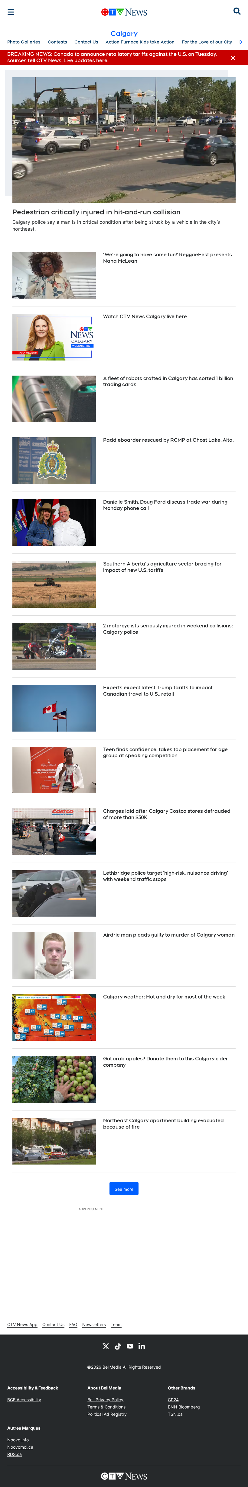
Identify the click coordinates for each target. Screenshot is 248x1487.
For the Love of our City (207, 42)
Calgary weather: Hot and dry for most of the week (164, 997)
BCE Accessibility (24, 1399)
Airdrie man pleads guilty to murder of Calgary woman (169, 935)
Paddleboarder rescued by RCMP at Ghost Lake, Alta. (168, 440)
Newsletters (94, 1324)
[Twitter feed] (105, 1346)
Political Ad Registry (107, 1414)
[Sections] (11, 12)
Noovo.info (18, 1439)
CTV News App (22, 1324)
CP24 (173, 1399)
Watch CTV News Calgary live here (145, 316)
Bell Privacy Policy (105, 1399)
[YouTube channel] (130, 1346)
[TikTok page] (118, 1346)
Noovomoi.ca (20, 1447)
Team (116, 1324)
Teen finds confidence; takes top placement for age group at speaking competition (165, 753)
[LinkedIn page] (142, 1346)
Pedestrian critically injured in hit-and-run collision (96, 212)
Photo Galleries (24, 42)
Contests (57, 42)
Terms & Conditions (106, 1406)
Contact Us (86, 42)
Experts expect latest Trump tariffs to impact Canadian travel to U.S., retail (158, 691)
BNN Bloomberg (184, 1406)
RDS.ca (14, 1454)
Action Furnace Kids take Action (140, 42)
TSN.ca (175, 1414)
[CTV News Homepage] (124, 12)
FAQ (73, 1324)
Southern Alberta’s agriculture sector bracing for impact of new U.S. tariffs (162, 567)
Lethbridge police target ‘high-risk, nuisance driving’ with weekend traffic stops (165, 876)
